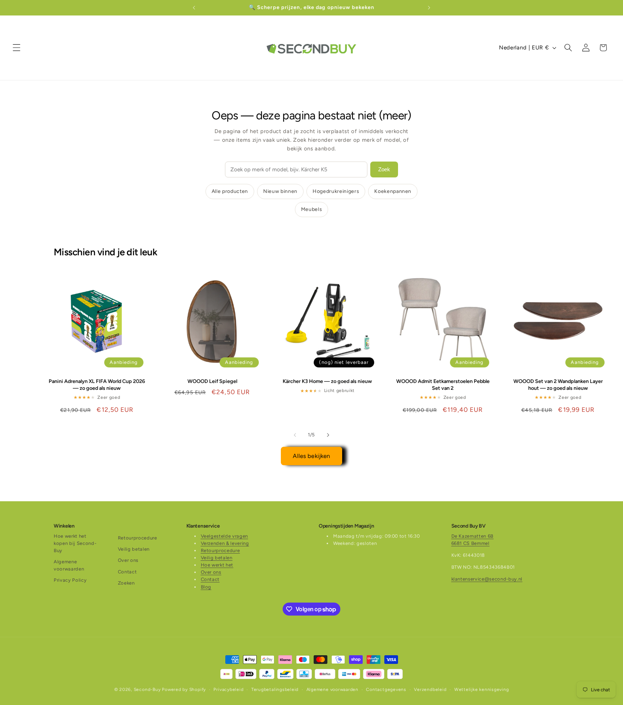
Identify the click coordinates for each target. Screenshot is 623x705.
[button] (16, 47)
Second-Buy (147, 689)
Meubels (311, 209)
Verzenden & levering (225, 543)
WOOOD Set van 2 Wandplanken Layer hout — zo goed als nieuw (558, 384)
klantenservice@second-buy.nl (486, 579)
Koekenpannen (392, 191)
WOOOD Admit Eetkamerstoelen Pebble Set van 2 (443, 384)
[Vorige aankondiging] (194, 7)
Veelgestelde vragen (224, 536)
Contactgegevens (386, 689)
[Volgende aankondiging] (429, 7)
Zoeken (126, 583)
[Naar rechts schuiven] (328, 435)
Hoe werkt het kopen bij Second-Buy (75, 543)
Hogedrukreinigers (336, 191)
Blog (206, 587)
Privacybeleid (228, 689)
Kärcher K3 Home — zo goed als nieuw (327, 381)
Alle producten (230, 191)
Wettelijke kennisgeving (481, 689)
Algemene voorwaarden (69, 565)
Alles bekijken (311, 455)
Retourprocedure (137, 538)
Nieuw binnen (280, 191)
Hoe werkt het (217, 565)
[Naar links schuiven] (295, 435)
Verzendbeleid (430, 689)
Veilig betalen (134, 549)
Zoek (384, 169)
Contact (127, 571)
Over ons (128, 560)
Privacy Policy (70, 580)
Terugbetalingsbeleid (275, 689)
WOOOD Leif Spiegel (212, 381)
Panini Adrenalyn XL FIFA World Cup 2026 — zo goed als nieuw (97, 384)
